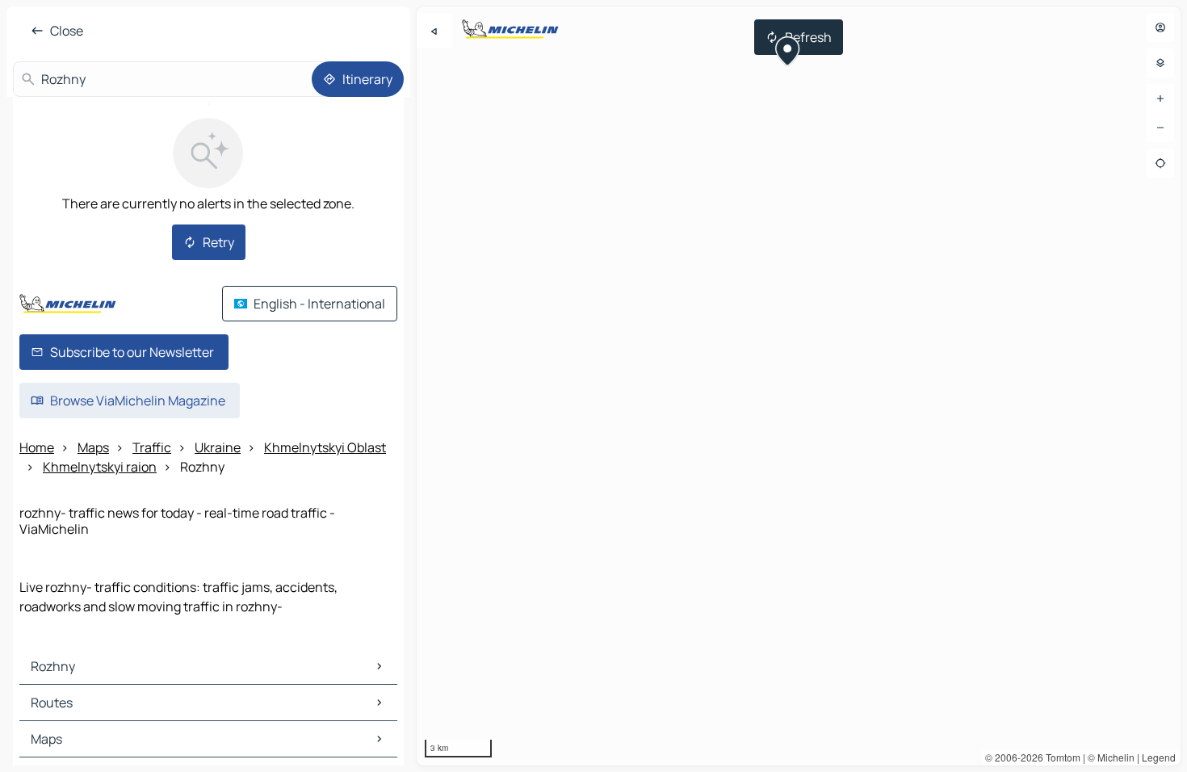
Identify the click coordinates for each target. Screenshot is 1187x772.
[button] (788, 53)
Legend (1159, 757)
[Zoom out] (1160, 127)
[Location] (1160, 163)
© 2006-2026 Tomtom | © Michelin (1060, 757)
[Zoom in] (1160, 98)
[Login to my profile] (1160, 27)
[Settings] (1160, 63)
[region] (799, 386)
